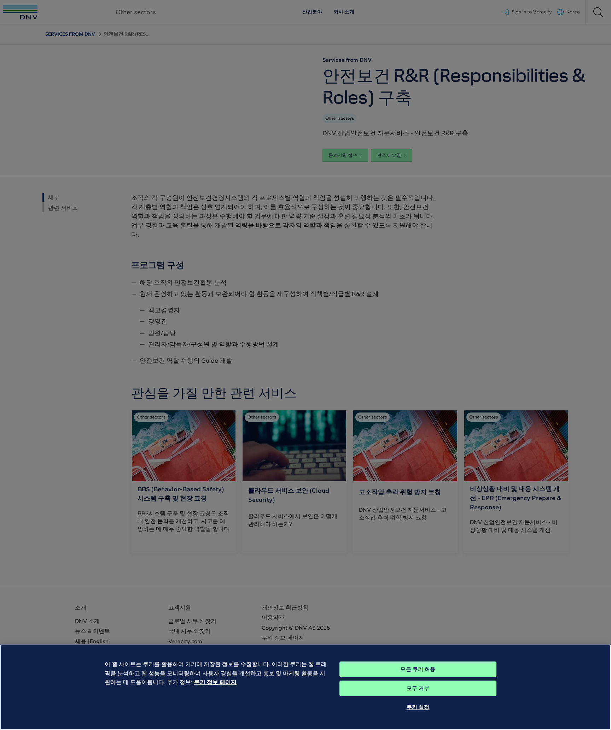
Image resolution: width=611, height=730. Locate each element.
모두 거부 (418, 688)
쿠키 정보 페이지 (215, 682)
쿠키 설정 (418, 707)
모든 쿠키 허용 (417, 669)
